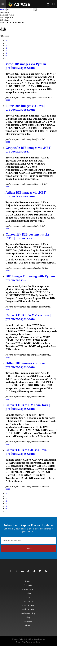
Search (3, 9)
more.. (8, 100)
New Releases (27, 589)
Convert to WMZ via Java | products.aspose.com (28, 317)
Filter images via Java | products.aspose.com (25, 107)
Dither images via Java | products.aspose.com (26, 365)
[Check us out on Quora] (34, 571)
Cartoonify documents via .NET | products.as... (27, 236)
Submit (28, 548)
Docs (28, 597)
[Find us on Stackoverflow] (29, 571)
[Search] (53, 4)
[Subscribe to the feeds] (46, 571)
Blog (28, 617)
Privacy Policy (21, 642)
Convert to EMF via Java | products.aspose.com (28, 406)
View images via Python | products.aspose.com (26, 65)
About (28, 625)
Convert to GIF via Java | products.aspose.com (27, 451)
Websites (28, 621)
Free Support (28, 605)
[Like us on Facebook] (11, 571)
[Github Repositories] (40, 571)
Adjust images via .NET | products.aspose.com (26, 194)
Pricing (28, 593)
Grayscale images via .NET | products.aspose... (29, 149)
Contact (38, 642)
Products (28, 585)
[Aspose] (19, 4)
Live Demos (28, 601)
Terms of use (30, 642)
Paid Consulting (28, 613)
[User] (48, 4)
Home (28, 581)
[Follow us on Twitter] (17, 571)
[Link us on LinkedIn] (23, 571)
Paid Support (28, 609)
